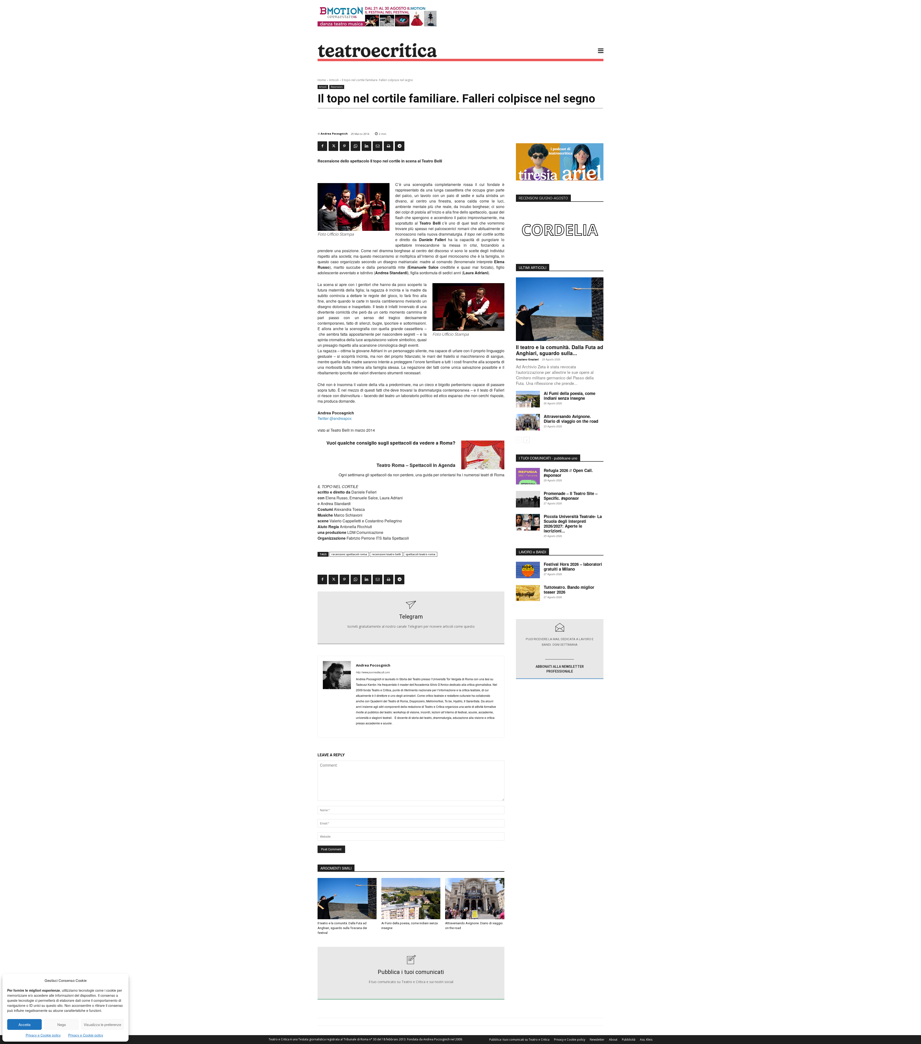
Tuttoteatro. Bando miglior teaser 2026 (569, 589)
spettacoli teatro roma (420, 554)
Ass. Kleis (646, 1040)
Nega (61, 1024)
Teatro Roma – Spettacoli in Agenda (416, 465)
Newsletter (597, 1040)
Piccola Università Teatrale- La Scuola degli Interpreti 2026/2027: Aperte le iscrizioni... (573, 523)
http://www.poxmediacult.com (373, 672)
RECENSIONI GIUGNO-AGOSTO (543, 198)
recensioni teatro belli (386, 554)
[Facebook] (322, 146)
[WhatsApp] (355, 146)
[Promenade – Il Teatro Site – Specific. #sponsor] (528, 499)
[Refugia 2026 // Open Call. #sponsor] (528, 476)
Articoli (334, 80)
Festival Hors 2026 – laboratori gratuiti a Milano (573, 566)
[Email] (377, 146)
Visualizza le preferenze (102, 1024)
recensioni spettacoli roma (349, 554)
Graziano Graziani (527, 359)
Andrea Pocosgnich (334, 133)
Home (322, 80)
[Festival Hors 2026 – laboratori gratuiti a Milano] (528, 570)
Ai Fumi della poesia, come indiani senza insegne (569, 395)
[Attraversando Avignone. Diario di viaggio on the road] (474, 898)
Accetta (24, 1024)
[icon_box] (411, 618)
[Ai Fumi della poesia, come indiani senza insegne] (410, 898)
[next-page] (527, 440)
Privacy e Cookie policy (43, 1035)
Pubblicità (628, 1040)
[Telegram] (399, 146)
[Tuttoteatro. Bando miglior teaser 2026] (528, 593)
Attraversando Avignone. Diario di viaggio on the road (571, 418)
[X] (333, 146)
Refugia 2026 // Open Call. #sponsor (568, 472)
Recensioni (337, 87)
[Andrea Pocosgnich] (337, 696)
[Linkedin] (366, 146)
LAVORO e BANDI (532, 551)
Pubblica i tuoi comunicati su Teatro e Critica (519, 1040)
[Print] (388, 146)
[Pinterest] (344, 146)
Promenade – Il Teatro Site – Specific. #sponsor (570, 495)
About (613, 1040)
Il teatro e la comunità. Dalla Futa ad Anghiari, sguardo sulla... (559, 350)
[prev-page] (519, 440)
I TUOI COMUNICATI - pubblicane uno (548, 458)
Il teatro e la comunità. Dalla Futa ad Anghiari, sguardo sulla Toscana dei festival (342, 928)
